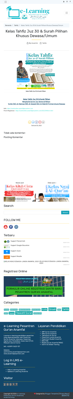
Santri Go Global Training (50, 344)
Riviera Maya (64, 394)
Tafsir (59, 309)
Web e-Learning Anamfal (16, 370)
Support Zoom (16, 251)
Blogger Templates (51, 394)
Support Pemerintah (18, 241)
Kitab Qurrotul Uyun (24, 309)
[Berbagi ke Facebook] (36, 122)
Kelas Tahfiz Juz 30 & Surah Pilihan (36, 99)
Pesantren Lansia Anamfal (51, 337)
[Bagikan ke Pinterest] (39, 122)
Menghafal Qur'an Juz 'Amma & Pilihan (36, 102)
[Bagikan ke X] (33, 122)
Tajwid (11, 313)
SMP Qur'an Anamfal (49, 332)
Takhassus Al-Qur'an (49, 335)
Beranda (8, 25)
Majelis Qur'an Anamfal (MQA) (52, 343)
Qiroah (52, 309)
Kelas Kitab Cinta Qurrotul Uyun (20, 199)
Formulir (6, 309)
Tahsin (6, 313)
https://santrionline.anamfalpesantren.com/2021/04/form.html (34, 110)
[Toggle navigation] (5, 2)
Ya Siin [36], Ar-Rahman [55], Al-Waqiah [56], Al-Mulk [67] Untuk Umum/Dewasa (36, 104)
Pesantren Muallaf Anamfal (51, 339)
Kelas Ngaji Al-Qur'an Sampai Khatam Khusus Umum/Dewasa (52, 200)
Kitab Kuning (13, 309)
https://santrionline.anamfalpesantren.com (20, 108)
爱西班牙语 (65, 395)
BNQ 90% (45, 341)
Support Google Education (20, 245)
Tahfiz (16, 25)
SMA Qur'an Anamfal (49, 334)
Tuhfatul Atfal (37, 313)
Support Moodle (16, 256)
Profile (44, 309)
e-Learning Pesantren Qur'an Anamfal (14, 394)
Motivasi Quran (36, 309)
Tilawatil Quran (24, 312)
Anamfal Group (9, 397)
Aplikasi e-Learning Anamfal (18, 371)
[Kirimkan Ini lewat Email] (29, 122)
